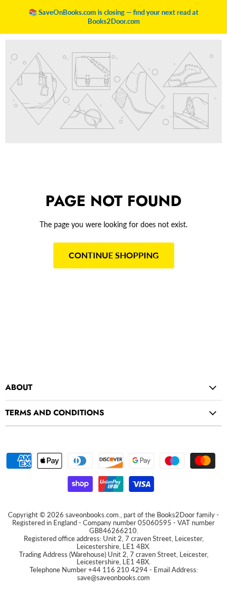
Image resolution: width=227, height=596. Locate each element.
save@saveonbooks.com (113, 577)
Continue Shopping (114, 255)
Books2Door (176, 514)
